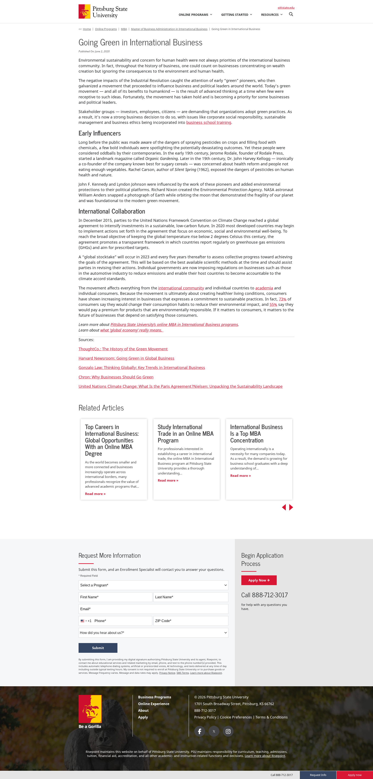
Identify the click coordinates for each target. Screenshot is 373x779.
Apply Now (257, 580)
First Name (89, 597)
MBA (124, 29)
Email (85, 609)
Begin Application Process (262, 559)
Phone (100, 621)
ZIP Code (163, 621)
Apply (143, 717)
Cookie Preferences (236, 717)
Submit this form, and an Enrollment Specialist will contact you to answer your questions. (151, 569)
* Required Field (88, 575)
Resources (270, 15)
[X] (214, 731)
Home (87, 29)
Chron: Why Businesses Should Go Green (116, 377)
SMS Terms (183, 672)
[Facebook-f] (199, 731)
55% (273, 304)
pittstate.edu (286, 8)
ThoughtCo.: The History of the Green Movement (123, 348)
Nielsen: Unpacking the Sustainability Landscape (238, 386)
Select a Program (94, 585)
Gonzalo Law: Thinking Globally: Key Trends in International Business (142, 367)
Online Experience (153, 703)
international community (181, 288)
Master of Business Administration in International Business (169, 29)
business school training (208, 122)
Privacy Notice (167, 672)
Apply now (355, 775)
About (143, 710)
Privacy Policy (205, 717)
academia (264, 288)
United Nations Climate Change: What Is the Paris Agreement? (136, 386)
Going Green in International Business (236, 29)
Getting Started (234, 15)
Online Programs (193, 15)
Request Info (318, 775)
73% (282, 299)
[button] (290, 14)
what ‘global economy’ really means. (131, 330)
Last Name (164, 597)
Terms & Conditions (272, 717)
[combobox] (153, 585)
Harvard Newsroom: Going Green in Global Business (126, 358)
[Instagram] (228, 731)
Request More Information (110, 555)
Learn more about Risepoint (206, 672)
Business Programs (154, 697)
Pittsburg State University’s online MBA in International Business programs (174, 324)
